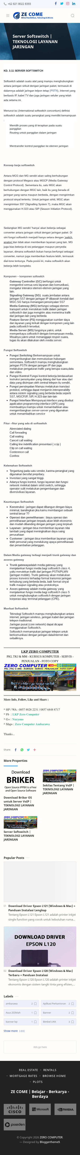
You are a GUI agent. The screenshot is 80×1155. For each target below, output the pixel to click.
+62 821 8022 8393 (19, 4)
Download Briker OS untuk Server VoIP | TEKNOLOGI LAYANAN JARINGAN (19, 803)
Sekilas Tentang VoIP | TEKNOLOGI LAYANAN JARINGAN (58, 789)
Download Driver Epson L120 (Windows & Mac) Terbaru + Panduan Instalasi (40, 973)
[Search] (72, 15)
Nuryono (17, 719)
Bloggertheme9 (50, 1142)
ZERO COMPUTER (51, 1137)
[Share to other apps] (34, 749)
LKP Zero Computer (25, 714)
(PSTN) (54, 90)
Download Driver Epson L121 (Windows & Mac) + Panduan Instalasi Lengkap (41, 908)
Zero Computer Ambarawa (32, 724)
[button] (56, 4)
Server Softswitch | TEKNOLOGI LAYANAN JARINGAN (19, 835)
